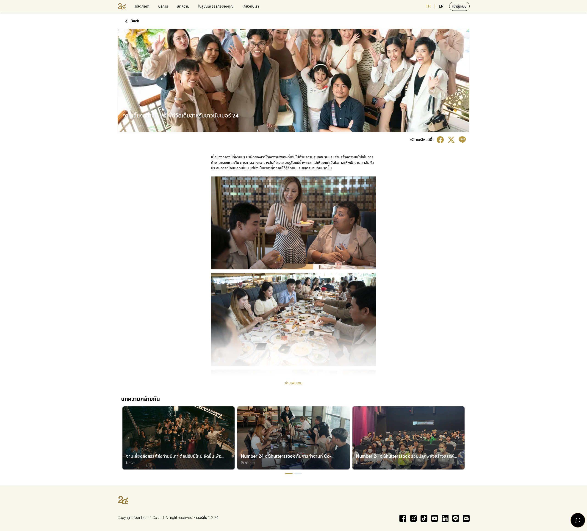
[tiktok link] (424, 518)
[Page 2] (298, 473)
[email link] (466, 518)
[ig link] (413, 518)
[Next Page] (458, 438)
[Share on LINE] (462, 139)
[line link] (455, 518)
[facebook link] (402, 518)
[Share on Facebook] (440, 139)
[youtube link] (434, 518)
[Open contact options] (577, 520)
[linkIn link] (445, 518)
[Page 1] (289, 473)
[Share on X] (451, 139)
